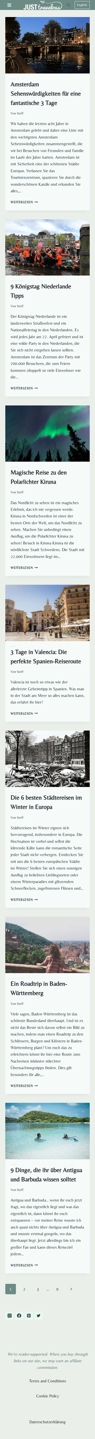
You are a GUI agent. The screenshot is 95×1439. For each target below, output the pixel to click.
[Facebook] (19, 1316)
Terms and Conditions (47, 1380)
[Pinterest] (29, 1316)
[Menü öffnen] (9, 5)
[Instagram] (9, 1316)
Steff (20, 113)
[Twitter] (38, 1316)
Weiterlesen (24, 202)
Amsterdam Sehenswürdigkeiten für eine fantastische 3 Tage (46, 93)
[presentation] (47, 45)
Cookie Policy (47, 1395)
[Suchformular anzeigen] (68, 5)
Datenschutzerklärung (47, 1421)
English (82, 5)
